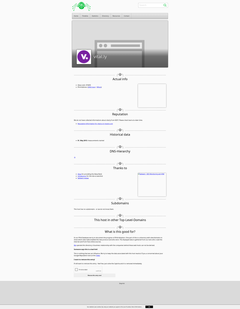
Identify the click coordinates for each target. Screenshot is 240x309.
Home (76, 16)
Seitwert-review (83, 178)
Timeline (85, 16)
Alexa (79, 174)
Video (98, 255)
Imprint (122, 283)
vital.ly (100, 56)
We (75, 245)
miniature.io (82, 176)
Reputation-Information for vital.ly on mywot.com (95, 124)
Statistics (95, 16)
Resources (116, 16)
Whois (99, 87)
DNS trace (91, 87)
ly (74, 157)
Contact (126, 16)
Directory (105, 16)
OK (149, 307)
